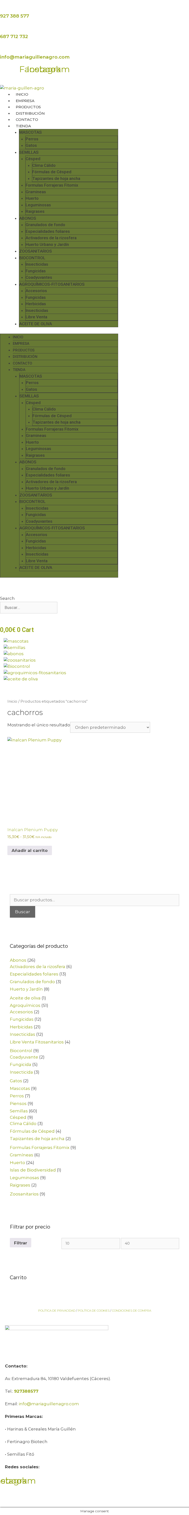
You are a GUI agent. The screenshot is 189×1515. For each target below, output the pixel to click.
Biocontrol (21, 1050)
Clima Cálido (44, 165)
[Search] (7, 619)
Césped (33, 158)
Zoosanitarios (24, 1193)
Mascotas (20, 1088)
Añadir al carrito (30, 850)
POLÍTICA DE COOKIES (94, 1310)
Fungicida (20, 1064)
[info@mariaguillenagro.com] (2, 49)
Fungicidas (36, 270)
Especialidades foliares (48, 231)
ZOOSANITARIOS (35, 251)
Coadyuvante (24, 1057)
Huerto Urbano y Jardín (47, 244)
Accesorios (36, 290)
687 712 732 (14, 36)
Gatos (31, 145)
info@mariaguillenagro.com (35, 57)
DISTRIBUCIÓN (30, 113)
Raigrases (35, 211)
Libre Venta (36, 316)
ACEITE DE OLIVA (35, 323)
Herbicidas (36, 303)
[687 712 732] (2, 28)
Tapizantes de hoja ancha (56, 178)
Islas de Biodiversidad (33, 1170)
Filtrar (20, 1242)
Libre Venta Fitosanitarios (37, 1041)
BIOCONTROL (32, 257)
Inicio (12, 701)
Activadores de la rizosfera (51, 237)
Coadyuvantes (39, 277)
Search (7, 598)
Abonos (18, 960)
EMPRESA (25, 100)
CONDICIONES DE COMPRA (131, 1310)
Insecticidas (37, 264)
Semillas (19, 1110)
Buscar (22, 911)
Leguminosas (38, 204)
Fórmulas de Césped (51, 171)
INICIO (22, 94)
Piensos (18, 1103)
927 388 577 (14, 16)
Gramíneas (21, 1154)
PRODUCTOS (28, 107)
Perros (32, 138)
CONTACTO (27, 119)
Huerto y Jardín (26, 989)
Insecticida (21, 1072)
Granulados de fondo (45, 224)
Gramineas (36, 191)
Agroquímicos (25, 1005)
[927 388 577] (2, 8)
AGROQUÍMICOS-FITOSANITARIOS (52, 284)
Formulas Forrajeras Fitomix (52, 185)
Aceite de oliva (25, 998)
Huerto (32, 198)
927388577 (26, 1391)
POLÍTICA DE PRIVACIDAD (56, 1310)
